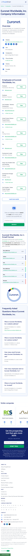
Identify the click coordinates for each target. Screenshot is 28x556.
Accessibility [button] (3, 551)
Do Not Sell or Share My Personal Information (12, 496)
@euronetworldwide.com (10, 124)
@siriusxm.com (8, 90)
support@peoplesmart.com (10, 515)
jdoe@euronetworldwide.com (10, 252)
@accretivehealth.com (10, 169)
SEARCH (14, 224)
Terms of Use (20, 452)
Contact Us (3, 492)
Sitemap (3, 501)
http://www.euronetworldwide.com (13, 42)
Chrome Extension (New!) (7, 487)
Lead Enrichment (5, 478)
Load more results (14, 199)
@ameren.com (8, 99)
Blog (2, 471)
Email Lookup (4, 485)
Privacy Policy (6, 453)
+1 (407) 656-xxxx (9, 182)
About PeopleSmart (6, 467)
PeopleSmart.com (6, 455)
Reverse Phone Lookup (6, 483)
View (21, 87)
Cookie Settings (5, 554)
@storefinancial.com (9, 111)
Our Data (3, 480)
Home (2, 6)
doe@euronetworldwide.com (10, 264)
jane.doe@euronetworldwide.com (11, 282)
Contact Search (4, 476)
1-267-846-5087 (7, 517)
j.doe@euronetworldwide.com (10, 270)
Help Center (4, 494)
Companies (8, 6)
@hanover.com (8, 148)
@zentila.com (8, 180)
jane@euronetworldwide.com (10, 276)
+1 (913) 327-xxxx (9, 60)
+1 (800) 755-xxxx (9, 113)
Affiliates (3, 469)
